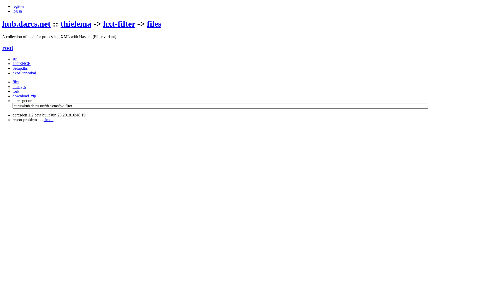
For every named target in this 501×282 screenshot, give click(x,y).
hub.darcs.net (26, 23)
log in (17, 11)
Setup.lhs (20, 68)
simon (48, 120)
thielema (76, 23)
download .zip (24, 96)
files (154, 23)
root (7, 47)
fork (16, 91)
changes (19, 86)
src (15, 59)
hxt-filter (119, 23)
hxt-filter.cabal (24, 73)
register (19, 6)
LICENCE (22, 63)
